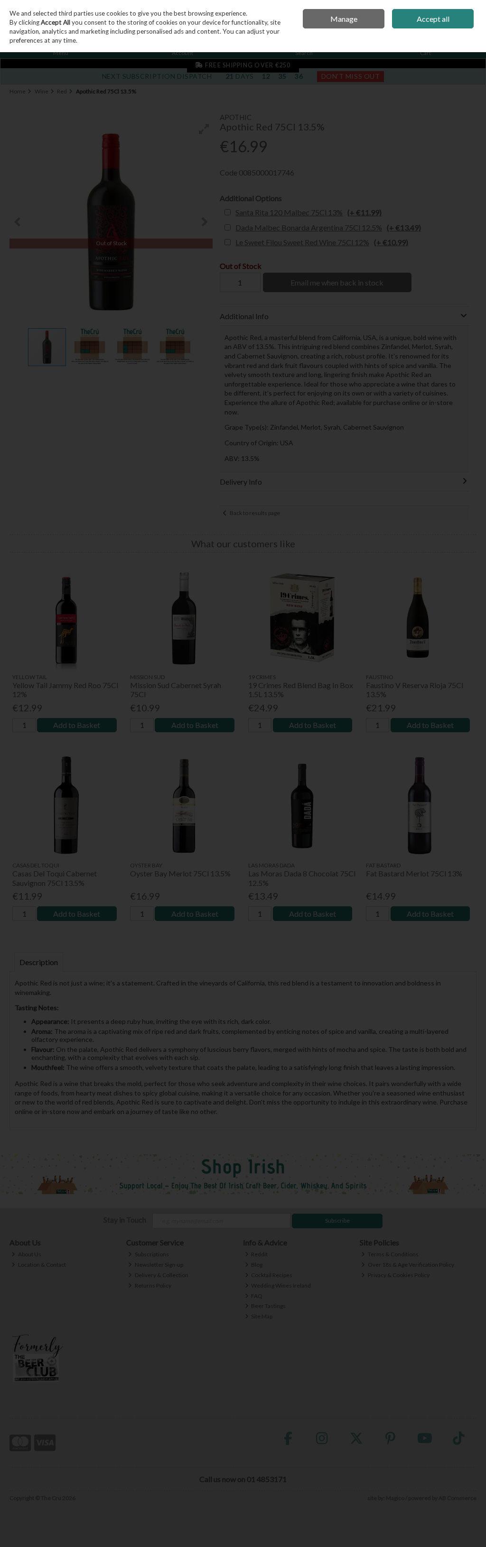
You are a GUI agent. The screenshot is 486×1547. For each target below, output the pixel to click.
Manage (343, 18)
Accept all (433, 18)
